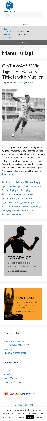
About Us (18, 405)
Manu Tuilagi (15, 202)
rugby (32, 206)
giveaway (6, 198)
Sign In (7, 370)
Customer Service (12, 382)
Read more (7, 174)
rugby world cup (16, 210)
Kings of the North (21, 198)
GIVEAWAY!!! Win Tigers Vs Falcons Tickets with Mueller (22, 71)
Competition (30, 194)
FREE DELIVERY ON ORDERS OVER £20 (8, 33)
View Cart (9, 374)
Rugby (37, 182)
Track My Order (12, 378)
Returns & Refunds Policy (16, 344)
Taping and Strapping (20, 190)
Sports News (23, 186)
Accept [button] (30, 417)
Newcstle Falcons (20, 206)
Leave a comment (13, 214)
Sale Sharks (30, 210)
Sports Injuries (9, 186)
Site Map (29, 405)
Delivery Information (14, 340)
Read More (40, 417)
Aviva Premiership (14, 194)
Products (10, 182)
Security (8, 348)
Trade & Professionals (15, 352)
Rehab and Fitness (24, 182)
